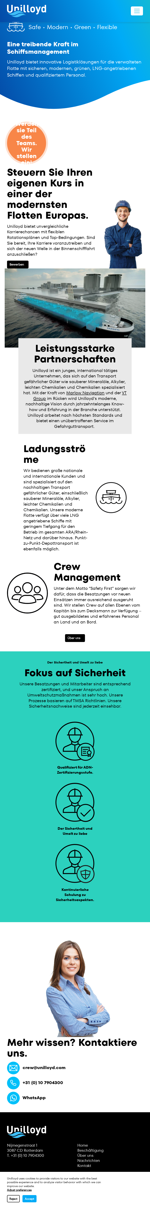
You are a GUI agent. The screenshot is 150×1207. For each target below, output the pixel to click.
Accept (29, 1199)
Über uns (74, 638)
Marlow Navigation (85, 393)
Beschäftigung (90, 1150)
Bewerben (17, 264)
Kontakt (84, 1165)
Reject (13, 1199)
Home (82, 1145)
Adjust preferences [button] (19, 1190)
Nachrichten (88, 1160)
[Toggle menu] (137, 10)
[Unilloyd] (26, 11)
